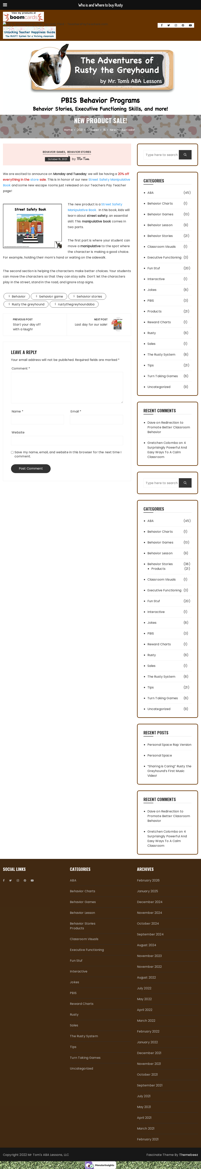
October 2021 (147, 1074)
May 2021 (144, 1107)
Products (154, 311)
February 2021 (148, 1139)
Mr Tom (83, 158)
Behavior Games (54, 152)
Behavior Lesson (160, 225)
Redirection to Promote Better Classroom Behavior (168, 427)
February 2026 (148, 880)
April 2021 (144, 1117)
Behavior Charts (160, 203)
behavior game (51, 296)
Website (18, 432)
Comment (21, 368)
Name (17, 411)
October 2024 (148, 923)
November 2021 (149, 1064)
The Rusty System (161, 354)
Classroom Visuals (161, 246)
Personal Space (159, 755)
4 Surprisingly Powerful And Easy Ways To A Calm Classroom (167, 450)
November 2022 (149, 966)
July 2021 (144, 1096)
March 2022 (146, 1020)
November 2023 (149, 956)
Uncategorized (159, 387)
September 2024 (150, 934)
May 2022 (144, 999)
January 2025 (147, 891)
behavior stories (89, 296)
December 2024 (150, 902)
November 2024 (149, 912)
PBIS (150, 300)
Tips (150, 365)
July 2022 (144, 988)
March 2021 (146, 1128)
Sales (151, 343)
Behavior (19, 296)
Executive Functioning (164, 257)
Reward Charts (159, 322)
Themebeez (188, 1155)
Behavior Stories (79, 152)
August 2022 (146, 977)
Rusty (151, 333)
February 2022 (148, 1031)
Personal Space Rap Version (169, 744)
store (34, 179)
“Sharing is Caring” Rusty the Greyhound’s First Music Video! (169, 771)
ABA (150, 192)
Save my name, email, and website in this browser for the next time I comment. (68, 454)
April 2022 (145, 1010)
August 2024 (146, 945)
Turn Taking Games (162, 376)
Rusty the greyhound (28, 304)
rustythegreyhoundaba (76, 304)
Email (75, 411)
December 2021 (149, 1053)
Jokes (152, 290)
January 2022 (147, 1042)
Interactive (156, 279)
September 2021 (150, 1085)
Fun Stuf (153, 268)
